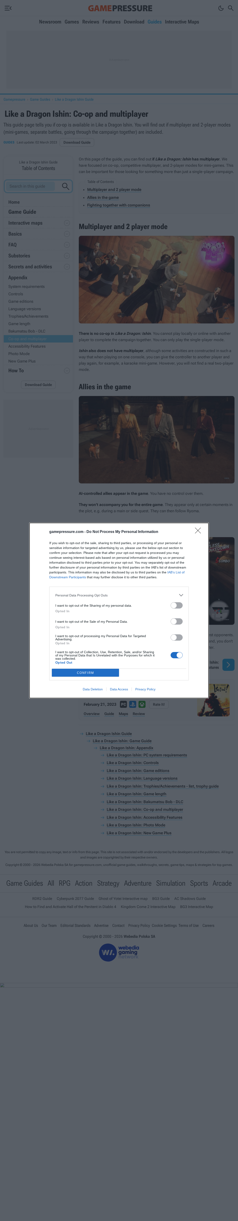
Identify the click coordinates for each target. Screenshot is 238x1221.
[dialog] (119, 610)
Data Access (119, 689)
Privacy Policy (145, 689)
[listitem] (119, 595)
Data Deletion (93, 689)
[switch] (177, 605)
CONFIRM (85, 673)
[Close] (199, 532)
